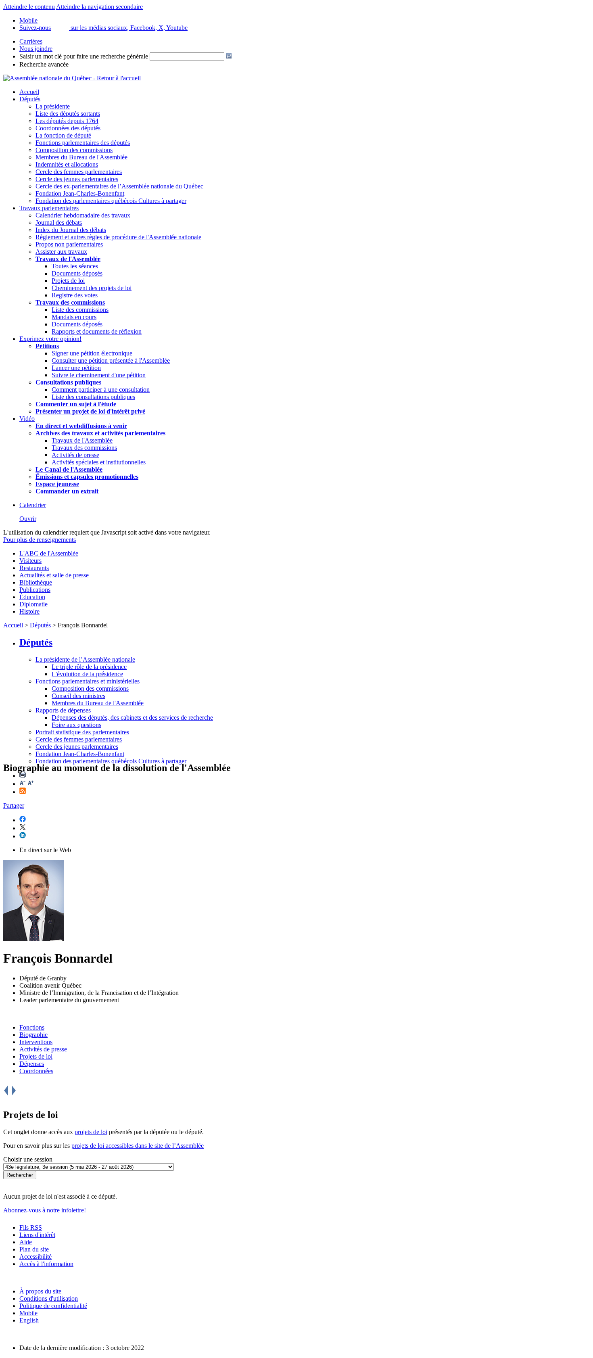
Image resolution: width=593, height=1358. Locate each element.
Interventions (35, 1041)
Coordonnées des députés (67, 128)
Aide (25, 1242)
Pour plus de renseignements (39, 539)
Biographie (33, 1034)
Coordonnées (36, 1071)
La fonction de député (63, 135)
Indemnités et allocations (66, 164)
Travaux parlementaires (49, 208)
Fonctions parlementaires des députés (82, 142)
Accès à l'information (46, 1263)
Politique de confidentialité (53, 1305)
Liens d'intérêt (37, 1234)
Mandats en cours (74, 316)
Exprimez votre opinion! (50, 338)
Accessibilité (35, 1256)
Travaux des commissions (70, 302)
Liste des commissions (80, 309)
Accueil (29, 91)
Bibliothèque (35, 582)
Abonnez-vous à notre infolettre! (44, 1210)
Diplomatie (33, 604)
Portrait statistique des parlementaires (82, 732)
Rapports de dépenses (63, 710)
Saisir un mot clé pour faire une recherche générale (83, 56)
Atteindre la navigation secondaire (99, 6)
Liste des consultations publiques (93, 396)
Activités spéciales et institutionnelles (99, 462)
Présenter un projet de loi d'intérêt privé (90, 411)
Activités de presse (75, 454)
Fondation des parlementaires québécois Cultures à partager (110, 200)
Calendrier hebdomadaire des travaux (82, 215)
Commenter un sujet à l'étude (75, 404)
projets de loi (91, 1131)
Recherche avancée (44, 64)
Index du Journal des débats (70, 229)
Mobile (28, 1313)
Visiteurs (30, 560)
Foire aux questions (76, 724)
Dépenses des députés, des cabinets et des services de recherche (132, 717)
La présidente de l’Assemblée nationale (85, 659)
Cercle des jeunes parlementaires (76, 178)
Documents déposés (77, 273)
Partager (13, 805)
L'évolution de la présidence (87, 674)
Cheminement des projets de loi (92, 287)
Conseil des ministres (78, 695)
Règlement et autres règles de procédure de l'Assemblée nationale (118, 237)
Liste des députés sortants (67, 113)
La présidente (52, 106)
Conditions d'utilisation (48, 1298)
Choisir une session (27, 1159)
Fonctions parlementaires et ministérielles (87, 681)
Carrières (30, 41)
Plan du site (34, 1249)
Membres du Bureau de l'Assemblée (81, 157)
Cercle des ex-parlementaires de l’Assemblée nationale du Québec (119, 186)
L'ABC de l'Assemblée (48, 553)
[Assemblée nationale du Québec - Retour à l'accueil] (72, 78)
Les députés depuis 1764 (66, 120)
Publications (34, 589)
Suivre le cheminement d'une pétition (99, 375)
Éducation (32, 596)
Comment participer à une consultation (101, 389)
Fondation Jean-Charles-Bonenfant (79, 193)
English (29, 1320)
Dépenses (31, 1063)
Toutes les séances (75, 266)
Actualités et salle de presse (54, 575)
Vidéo (27, 418)
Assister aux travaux (61, 251)
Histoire (29, 611)
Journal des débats (58, 222)
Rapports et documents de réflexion (97, 331)
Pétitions (47, 346)
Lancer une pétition (76, 367)
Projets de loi (68, 280)
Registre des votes (75, 295)
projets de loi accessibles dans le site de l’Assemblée (137, 1145)
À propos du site (40, 1291)
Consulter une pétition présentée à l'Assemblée (111, 360)
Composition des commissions (74, 149)
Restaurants (34, 567)
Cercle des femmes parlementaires (78, 171)
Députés (29, 99)
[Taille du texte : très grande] (30, 783)
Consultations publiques (68, 382)
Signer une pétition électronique (92, 353)
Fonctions (31, 1027)
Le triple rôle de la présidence (89, 666)
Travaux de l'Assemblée (67, 258)
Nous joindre (35, 48)
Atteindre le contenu (29, 6)
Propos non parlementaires (69, 244)
